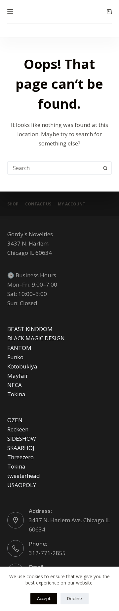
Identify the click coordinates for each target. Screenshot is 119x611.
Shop (13, 204)
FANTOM (19, 348)
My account (71, 204)
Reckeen (17, 429)
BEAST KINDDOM (30, 329)
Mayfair (17, 375)
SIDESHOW (21, 438)
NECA (14, 385)
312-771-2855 (47, 553)
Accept (44, 598)
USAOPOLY (21, 485)
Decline (74, 598)
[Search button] (105, 168)
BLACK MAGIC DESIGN (36, 338)
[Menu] (10, 12)
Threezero (20, 457)
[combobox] (53, 168)
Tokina (16, 394)
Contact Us (38, 204)
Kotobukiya (22, 366)
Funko (15, 357)
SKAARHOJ (20, 448)
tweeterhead (23, 475)
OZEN (14, 420)
